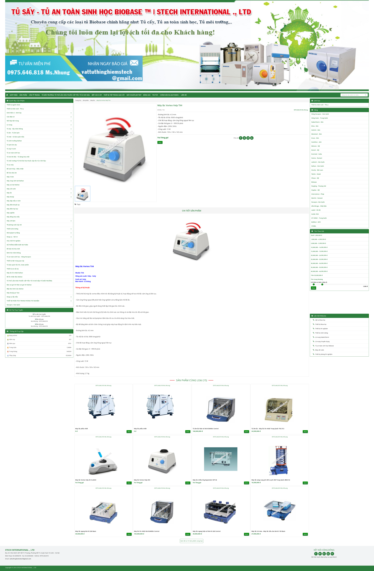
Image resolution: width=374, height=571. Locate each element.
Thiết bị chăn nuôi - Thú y (15, 109)
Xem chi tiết (127, 426)
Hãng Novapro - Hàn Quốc (320, 114)
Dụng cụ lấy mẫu (12, 297)
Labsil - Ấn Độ (316, 210)
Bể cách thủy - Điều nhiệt (15, 169)
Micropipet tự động (13, 233)
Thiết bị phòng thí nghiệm (323, 354)
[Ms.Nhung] (39, 319)
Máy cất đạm (11, 221)
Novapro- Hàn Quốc (13, 305)
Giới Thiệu (14, 95)
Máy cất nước (11, 189)
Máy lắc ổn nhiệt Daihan (15, 273)
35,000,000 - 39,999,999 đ (319, 267)
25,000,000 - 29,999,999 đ (319, 259)
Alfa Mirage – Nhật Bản (319, 206)
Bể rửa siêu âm (12, 173)
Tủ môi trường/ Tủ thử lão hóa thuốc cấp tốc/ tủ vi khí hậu (66, 95)
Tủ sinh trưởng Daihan (14, 141)
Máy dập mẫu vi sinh (14, 201)
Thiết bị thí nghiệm (321, 329)
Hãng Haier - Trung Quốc (319, 118)
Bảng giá (146, 95)
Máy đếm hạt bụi (12, 209)
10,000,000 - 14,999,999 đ (319, 247)
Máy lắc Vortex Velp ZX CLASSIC (85, 480)
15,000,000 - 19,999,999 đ (319, 251)
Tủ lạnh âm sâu (12, 145)
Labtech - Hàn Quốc (318, 162)
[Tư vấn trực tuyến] (39, 314)
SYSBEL (313, 226)
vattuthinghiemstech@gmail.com (20, 559)
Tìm (313, 288)
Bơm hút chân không (14, 253)
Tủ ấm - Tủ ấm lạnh (13, 133)
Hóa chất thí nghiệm (13, 241)
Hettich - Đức (315, 130)
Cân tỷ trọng (34, 95)
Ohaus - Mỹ (315, 178)
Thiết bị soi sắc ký (13, 269)
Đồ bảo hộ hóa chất (13, 249)
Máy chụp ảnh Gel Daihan (15, 181)
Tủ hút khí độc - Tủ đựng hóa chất (18, 157)
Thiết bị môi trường (321, 333)
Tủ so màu (10, 165)
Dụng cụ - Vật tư (12, 237)
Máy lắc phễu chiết (81, 429)
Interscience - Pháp (317, 194)
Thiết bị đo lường (12, 229)
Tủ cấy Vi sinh (11, 149)
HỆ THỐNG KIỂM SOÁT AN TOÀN (17, 245)
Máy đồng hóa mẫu (13, 217)
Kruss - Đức (315, 138)
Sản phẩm (23, 95)
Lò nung (9, 125)
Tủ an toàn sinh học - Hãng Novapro (19, 257)
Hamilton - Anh (316, 142)
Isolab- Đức (315, 214)
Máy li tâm (10, 177)
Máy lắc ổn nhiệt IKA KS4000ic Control (146, 531)
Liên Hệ (184, 95)
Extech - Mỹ (315, 150)
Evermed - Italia (316, 154)
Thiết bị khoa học (320, 324)
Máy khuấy (10, 197)
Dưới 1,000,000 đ (316, 235)
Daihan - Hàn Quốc (317, 166)
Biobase (314, 182)
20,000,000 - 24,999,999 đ (319, 255)
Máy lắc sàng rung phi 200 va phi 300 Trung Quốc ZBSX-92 (270, 480)
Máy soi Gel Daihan (13, 185)
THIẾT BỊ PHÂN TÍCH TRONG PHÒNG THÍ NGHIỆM (23, 301)
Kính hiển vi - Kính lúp (14, 113)
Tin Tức (155, 95)
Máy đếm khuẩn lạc (13, 205)
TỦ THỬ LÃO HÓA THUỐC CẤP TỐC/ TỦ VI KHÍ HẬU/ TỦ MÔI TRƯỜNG (29, 281)
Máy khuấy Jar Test (134, 95)
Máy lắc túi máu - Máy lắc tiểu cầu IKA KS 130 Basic (268, 531)
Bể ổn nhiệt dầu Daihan (14, 277)
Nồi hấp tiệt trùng (13, 121)
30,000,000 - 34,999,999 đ (319, 263)
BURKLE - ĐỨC (316, 222)
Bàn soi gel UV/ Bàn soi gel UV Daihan (19, 285)
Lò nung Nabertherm (322, 337)
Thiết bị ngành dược (13, 105)
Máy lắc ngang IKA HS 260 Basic (85, 531)
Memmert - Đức (316, 134)
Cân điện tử (11, 117)
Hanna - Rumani (316, 158)
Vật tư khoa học (320, 320)
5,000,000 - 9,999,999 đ (318, 243)
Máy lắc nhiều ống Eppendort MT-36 (205, 480)
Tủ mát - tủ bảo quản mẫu (15, 137)
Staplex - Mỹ (315, 190)
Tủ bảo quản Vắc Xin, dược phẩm (18, 265)
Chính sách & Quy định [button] (169, 95)
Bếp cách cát (97, 95)
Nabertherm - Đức (317, 122)
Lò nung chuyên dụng (322, 341)
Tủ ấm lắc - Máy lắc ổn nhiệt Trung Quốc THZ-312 (267, 429)
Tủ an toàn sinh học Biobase (324, 346)
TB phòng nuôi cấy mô (14, 225)
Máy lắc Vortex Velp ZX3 (142, 480)
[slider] (314, 284)
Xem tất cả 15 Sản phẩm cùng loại (191, 541)
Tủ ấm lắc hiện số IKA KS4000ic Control (206, 429)
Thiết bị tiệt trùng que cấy (114, 95)
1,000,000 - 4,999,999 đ (318, 239)
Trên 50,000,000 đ (317, 275)
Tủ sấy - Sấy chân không (15, 129)
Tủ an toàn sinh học (13, 153)
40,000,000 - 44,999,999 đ (319, 271)
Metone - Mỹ (315, 146)
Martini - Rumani (317, 198)
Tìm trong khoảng (317, 279)
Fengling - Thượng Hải (318, 186)
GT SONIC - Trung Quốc (319, 218)
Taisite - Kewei (316, 174)
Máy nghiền (11, 213)
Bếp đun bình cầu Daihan (15, 289)
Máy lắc (9, 193)
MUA (160, 142)
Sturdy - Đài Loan (317, 170)
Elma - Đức (314, 126)
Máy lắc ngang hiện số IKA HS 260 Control (207, 531)
